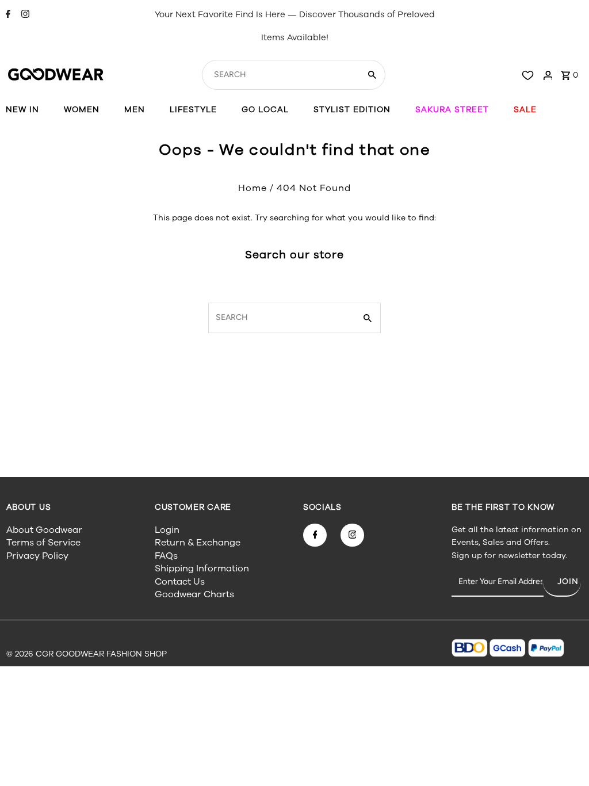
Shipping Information (202, 568)
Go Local (265, 109)
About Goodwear (44, 530)
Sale (525, 109)
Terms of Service (43, 542)
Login (167, 530)
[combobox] (279, 74)
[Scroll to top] (565, 762)
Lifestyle (193, 109)
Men (134, 109)
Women (82, 109)
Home (252, 188)
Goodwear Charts (194, 594)
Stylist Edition (352, 109)
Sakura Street (452, 109)
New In (22, 109)
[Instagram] (23, 14)
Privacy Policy (37, 556)
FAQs (166, 556)
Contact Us (180, 581)
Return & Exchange (197, 542)
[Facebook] (6, 14)
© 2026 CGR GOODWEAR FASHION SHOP (86, 653)
